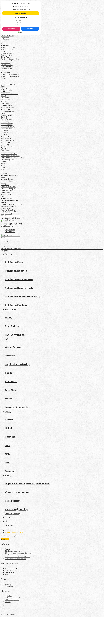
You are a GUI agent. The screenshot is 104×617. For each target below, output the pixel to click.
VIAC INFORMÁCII (20, 13)
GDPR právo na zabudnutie (15, 559)
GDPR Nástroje (10, 570)
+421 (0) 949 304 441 (9, 212)
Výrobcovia (9, 584)
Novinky (8, 602)
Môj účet (8, 596)
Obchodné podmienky (14, 551)
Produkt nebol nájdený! (14, 532)
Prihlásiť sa (5, 40)
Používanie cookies (12, 555)
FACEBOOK (30, 29)
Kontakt (4, 43)
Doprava (8, 549)
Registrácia (5, 38)
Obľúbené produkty (12, 600)
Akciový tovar (10, 586)
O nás (3, 41)
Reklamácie (9, 572)
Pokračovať (5, 539)
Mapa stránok (10, 574)
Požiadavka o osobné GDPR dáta (17, 557)
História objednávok (12, 598)
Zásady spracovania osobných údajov (19, 553)
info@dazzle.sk (6, 214)
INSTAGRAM (11, 29)
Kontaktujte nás (11, 569)
